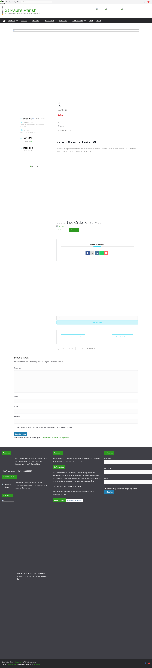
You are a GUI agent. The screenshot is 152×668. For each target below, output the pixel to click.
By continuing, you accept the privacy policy (122, 489)
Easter (64, 348)
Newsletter (49, 21)
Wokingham (91, 348)
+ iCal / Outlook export (122, 337)
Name (17, 396)
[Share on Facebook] (88, 253)
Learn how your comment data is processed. (56, 437)
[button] (16, 20)
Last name (107, 468)
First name (107, 458)
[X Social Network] (92, 253)
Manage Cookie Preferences (74, 500)
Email (16, 406)
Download (74, 230)
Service (72, 348)
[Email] (106, 253)
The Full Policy (76, 486)
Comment (18, 368)
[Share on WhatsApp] (101, 253)
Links (91, 21)
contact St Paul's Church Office (29, 464)
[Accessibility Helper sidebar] (2, 2)
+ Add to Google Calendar (73, 337)
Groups (24, 21)
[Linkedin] (97, 253)
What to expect (28, 150)
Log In (98, 21)
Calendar (63, 21)
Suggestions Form (77, 461)
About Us (11, 21)
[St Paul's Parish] (4, 20)
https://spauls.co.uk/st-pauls (28, 132)
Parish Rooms (77, 21)
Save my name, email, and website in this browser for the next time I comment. (45, 427)
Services (35, 21)
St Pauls (81, 348)
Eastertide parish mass (62, 230)
